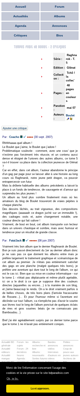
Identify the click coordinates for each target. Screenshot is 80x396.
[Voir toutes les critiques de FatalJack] (23, 240)
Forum (59, 6)
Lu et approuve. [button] (40, 388)
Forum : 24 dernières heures (22, 352)
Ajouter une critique (15, 128)
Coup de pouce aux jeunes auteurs (71, 352)
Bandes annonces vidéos (53, 345)
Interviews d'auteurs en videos (54, 355)
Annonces (59, 25)
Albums (59, 16)
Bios (59, 35)
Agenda (20, 25)
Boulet (70, 115)
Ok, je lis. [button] (13, 378)
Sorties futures (39, 358)
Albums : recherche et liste (38, 345)
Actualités (20, 16)
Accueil (20, 6)
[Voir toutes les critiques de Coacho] (21, 137)
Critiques (20, 35)
